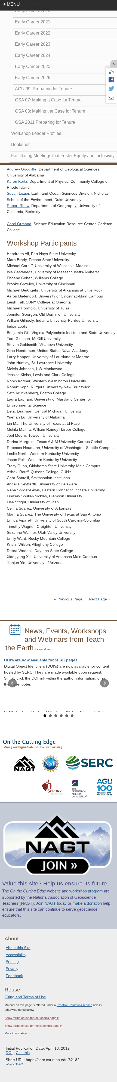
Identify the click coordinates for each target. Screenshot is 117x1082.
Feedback (14, 976)
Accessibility (16, 955)
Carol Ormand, (19, 224)
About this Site (18, 947)
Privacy (12, 968)
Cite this (23, 1052)
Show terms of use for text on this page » (32, 1017)
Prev (12, 683)
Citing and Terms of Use (25, 997)
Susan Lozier (18, 193)
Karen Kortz (17, 181)
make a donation (87, 903)
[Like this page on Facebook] (111, 72)
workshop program (86, 891)
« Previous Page (68, 599)
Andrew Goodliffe (21, 169)
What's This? (14, 1064)
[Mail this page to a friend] (111, 98)
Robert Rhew (18, 206)
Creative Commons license (74, 1005)
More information (16, 1033)
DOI (9, 1052)
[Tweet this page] (111, 89)
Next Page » (99, 599)
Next (104, 683)
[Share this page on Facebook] (111, 79)
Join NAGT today (51, 903)
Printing (12, 961)
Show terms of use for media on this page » (33, 1025)
